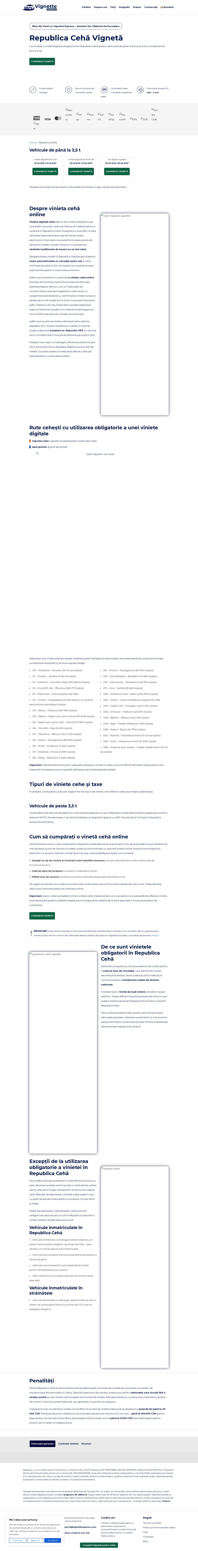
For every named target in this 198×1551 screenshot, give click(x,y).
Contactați (150, 7)
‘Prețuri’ (155, 935)
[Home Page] (40, 7)
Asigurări (124, 7)
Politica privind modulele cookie (159, 1527)
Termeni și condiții (152, 1523)
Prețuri (137, 7)
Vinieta (86, 7)
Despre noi (100, 7)
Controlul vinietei (68, 1443)
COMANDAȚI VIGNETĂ (42, 61)
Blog (145, 1541)
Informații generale (42, 1443)
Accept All (53, 1540)
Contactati (148, 1536)
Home (33, 142)
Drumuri (86, 1443)
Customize (18, 1540)
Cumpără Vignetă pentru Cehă (99, 1545)
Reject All (35, 1540)
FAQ (113, 7)
